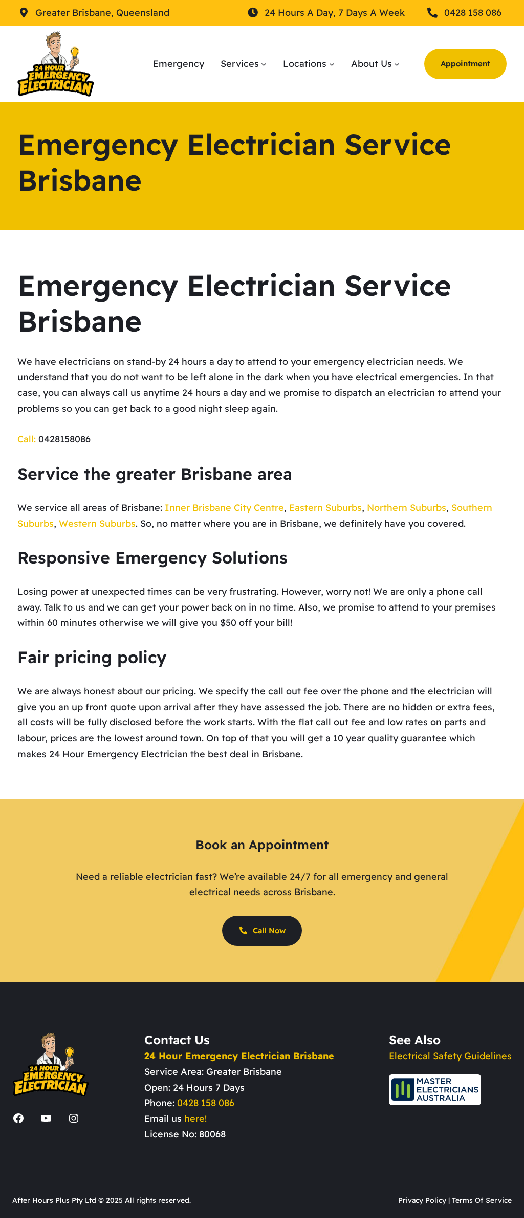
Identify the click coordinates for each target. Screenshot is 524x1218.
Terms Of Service (482, 1200)
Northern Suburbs (406, 507)
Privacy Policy (422, 1200)
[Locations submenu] (332, 63)
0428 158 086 (205, 1103)
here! (195, 1119)
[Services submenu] (264, 63)
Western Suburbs (97, 523)
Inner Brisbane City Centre (224, 507)
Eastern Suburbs (325, 507)
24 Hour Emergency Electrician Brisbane (239, 1056)
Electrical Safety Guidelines (450, 1056)
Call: (26, 439)
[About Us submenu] (397, 63)
